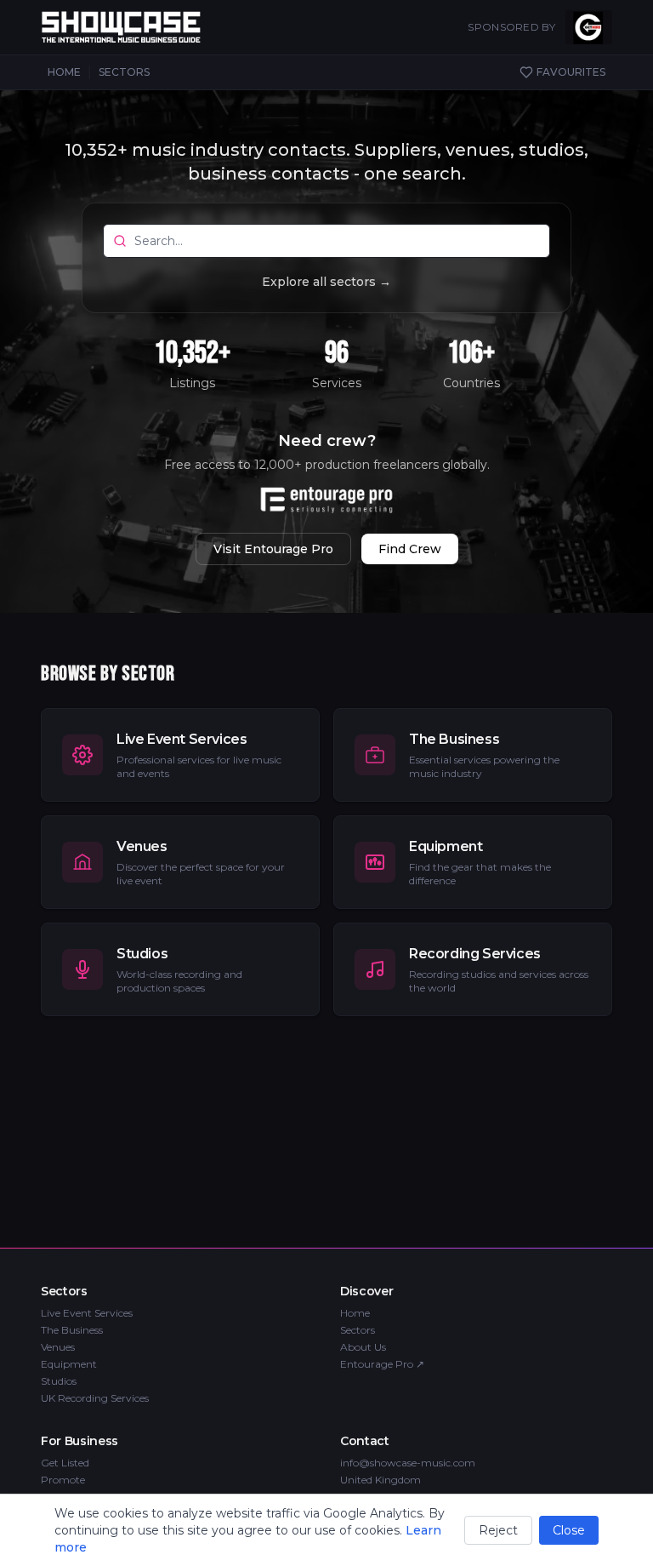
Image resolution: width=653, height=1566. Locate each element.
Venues (58, 1346)
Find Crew (409, 549)
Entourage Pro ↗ (382, 1363)
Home (355, 1312)
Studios (59, 1381)
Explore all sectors (326, 281)
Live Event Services (87, 1312)
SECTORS (124, 72)
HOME (64, 72)
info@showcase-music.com (407, 1462)
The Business (72, 1329)
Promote (63, 1479)
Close (569, 1530)
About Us (363, 1346)
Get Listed (65, 1462)
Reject (498, 1530)
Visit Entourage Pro (273, 549)
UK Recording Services (95, 1398)
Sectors (357, 1329)
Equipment (69, 1363)
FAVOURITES (571, 72)
